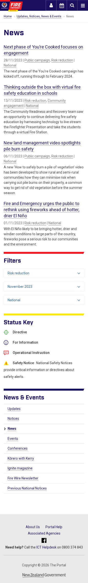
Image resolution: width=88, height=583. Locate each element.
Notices (13, 418)
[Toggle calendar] (61, 5)
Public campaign (37, 60)
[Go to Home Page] (11, 5)
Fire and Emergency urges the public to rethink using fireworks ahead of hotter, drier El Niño (41, 209)
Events (13, 439)
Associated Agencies (44, 533)
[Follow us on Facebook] (44, 540)
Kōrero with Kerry (21, 458)
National (10, 65)
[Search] (72, 5)
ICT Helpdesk (46, 547)
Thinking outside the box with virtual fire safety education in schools (42, 90)
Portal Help (53, 527)
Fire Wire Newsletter (23, 478)
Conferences (18, 448)
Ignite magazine (20, 468)
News (12, 429)
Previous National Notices (27, 488)
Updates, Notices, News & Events (39, 16)
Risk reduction (62, 60)
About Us (33, 527)
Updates (14, 409)
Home (8, 16)
